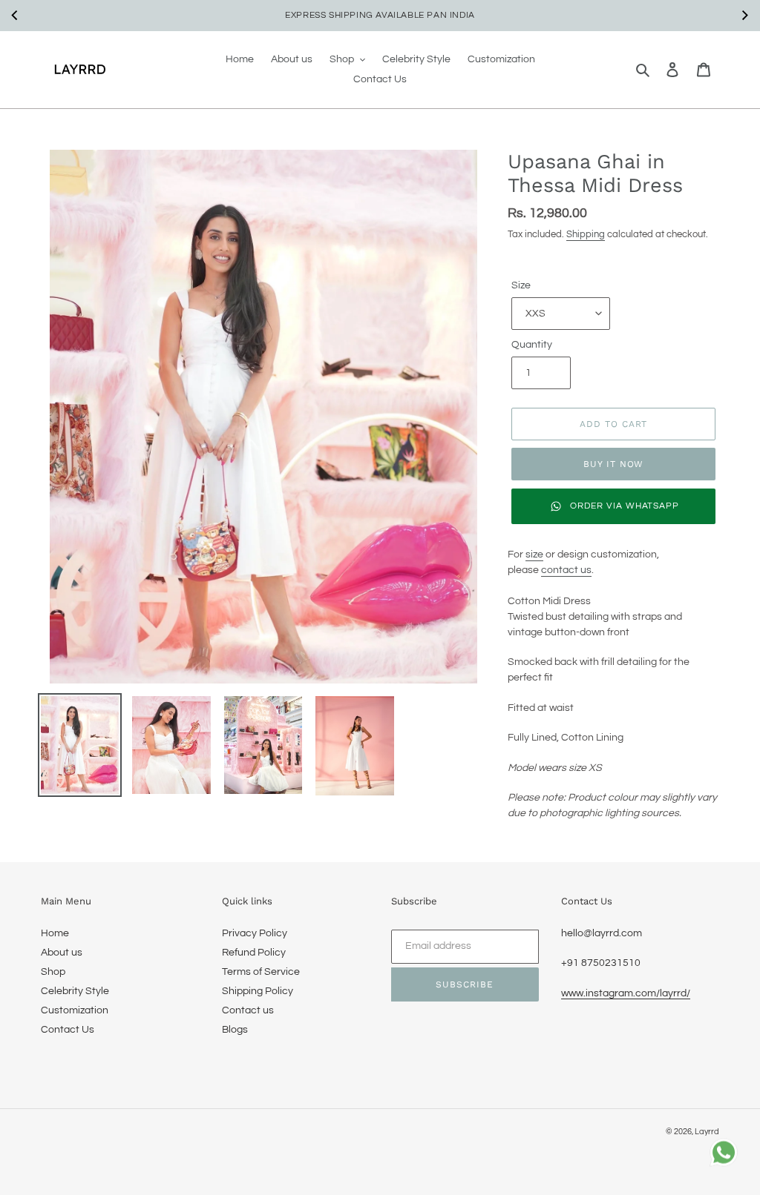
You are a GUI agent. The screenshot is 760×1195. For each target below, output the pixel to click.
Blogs (235, 1029)
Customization (74, 1010)
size (534, 554)
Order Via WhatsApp (624, 506)
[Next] (744, 15)
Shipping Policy (257, 991)
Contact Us (67, 1029)
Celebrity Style (75, 991)
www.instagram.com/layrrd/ (625, 993)
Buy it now (613, 464)
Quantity (531, 345)
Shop (53, 972)
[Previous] (15, 15)
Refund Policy (254, 952)
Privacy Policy (254, 933)
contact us (566, 570)
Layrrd (707, 1132)
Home (55, 933)
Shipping (585, 234)
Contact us (248, 1010)
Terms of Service (261, 972)
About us (61, 952)
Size (521, 285)
